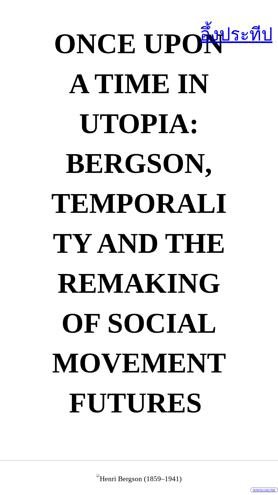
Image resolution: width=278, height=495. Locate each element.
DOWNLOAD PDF (264, 490)
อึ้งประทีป (236, 34)
